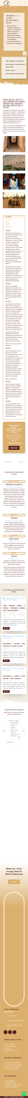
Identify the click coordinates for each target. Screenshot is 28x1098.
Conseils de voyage (10, 1083)
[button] (24, 1094)
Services (7, 224)
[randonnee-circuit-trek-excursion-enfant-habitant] (14, 208)
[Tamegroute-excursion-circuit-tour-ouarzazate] (14, 152)
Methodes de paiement (11, 1087)
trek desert (12, 614)
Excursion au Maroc (10, 1046)
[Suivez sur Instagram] (10, 1032)
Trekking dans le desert (11, 1050)
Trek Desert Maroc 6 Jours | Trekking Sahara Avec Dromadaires (14, 608)
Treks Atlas (9, 67)
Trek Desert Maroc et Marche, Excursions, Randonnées (14, 616)
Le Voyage (8, 217)
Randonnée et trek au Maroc (15, 64)
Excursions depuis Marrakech (13, 1063)
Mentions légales (9, 1081)
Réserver (14, 448)
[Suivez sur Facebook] (5, 1032)
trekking (5, 612)
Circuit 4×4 (8, 1048)
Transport (8, 219)
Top (9, 649)
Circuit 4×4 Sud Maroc (11, 648)
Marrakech (20, 61)
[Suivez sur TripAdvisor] (14, 1032)
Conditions (8, 226)
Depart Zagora (7, 680)
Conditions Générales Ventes (13, 1085)
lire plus (6, 628)
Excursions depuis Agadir (12, 1068)
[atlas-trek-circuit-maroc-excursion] (14, 170)
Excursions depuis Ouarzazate (13, 1065)
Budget (7, 221)
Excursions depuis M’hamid (12, 1067)
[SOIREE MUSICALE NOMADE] (14, 189)
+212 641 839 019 (14, 443)
